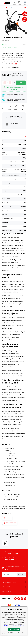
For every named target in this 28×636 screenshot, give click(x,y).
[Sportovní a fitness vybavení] (2, 7)
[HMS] (24, 45)
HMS (24, 137)
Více (13, 64)
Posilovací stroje (17, 7)
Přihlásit (21, 574)
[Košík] (19, 3)
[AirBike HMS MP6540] (5, 543)
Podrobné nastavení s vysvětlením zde (14, 632)
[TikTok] (25, 598)
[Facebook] (15, 598)
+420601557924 (11, 554)
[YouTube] (18, 598)
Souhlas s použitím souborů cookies (14, 626)
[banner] (7, 3)
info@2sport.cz (11, 560)
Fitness (8, 7)
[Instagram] (22, 598)
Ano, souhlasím (14, 629)
